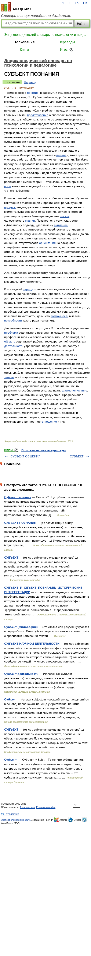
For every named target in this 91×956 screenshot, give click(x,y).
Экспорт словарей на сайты (16, 820)
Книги (24, 49)
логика (64, 216)
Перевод (30, 82)
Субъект (10, 699)
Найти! (81, 23)
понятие (33, 92)
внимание (61, 225)
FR (85, 3)
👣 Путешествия (10, 814)
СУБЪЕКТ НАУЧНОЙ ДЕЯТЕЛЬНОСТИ (31, 643)
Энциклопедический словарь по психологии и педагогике (45, 34)
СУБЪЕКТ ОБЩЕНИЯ (25, 456)
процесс (10, 207)
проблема (11, 332)
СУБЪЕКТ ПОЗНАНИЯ (20, 522)
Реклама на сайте (45, 807)
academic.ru (16, 6)
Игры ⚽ (66, 49)
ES (77, 3)
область (9, 341)
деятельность (13, 346)
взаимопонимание (74, 390)
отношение (49, 421)
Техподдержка (27, 807)
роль (7, 186)
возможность (59, 316)
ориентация (47, 243)
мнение (61, 155)
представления (37, 115)
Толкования (24, 42)
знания (30, 220)
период (28, 289)
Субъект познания (17, 497)
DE (69, 3)
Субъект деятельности (21, 673)
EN (61, 3)
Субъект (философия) (21, 627)
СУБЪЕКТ (77, 456)
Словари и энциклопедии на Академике (36, 16)
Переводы (66, 42)
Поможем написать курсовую (43, 450)
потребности (13, 320)
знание (9, 377)
